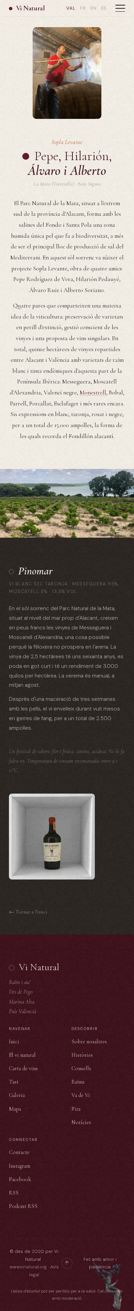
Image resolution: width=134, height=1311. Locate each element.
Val (70, 8)
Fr (83, 8)
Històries (82, 1055)
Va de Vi (80, 1095)
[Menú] (120, 8)
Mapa (15, 1109)
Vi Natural (30, 8)
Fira (75, 1109)
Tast (14, 1081)
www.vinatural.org (28, 1267)
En (93, 8)
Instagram (19, 1166)
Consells (81, 1068)
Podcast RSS (23, 1206)
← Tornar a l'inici (28, 912)
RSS (14, 1192)
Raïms (78, 1081)
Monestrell (93, 392)
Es (104, 8)
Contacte (19, 1152)
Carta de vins (23, 1068)
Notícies (81, 1122)
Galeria (17, 1095)
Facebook (20, 1179)
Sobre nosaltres (89, 1041)
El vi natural (22, 1055)
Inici (14, 1041)
